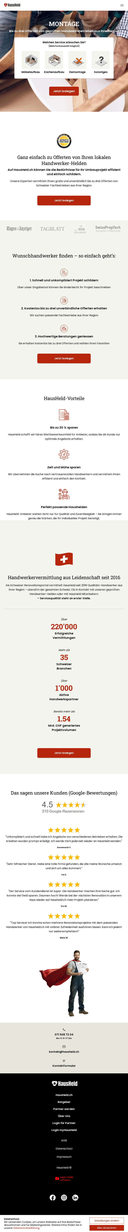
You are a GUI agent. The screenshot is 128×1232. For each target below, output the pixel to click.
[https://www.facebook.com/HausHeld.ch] (53, 1198)
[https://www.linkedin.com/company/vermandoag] (75, 1198)
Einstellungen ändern (107, 1220)
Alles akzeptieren (106, 1227)
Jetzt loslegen (64, 91)
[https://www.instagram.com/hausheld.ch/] (64, 1198)
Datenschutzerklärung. (27, 1228)
